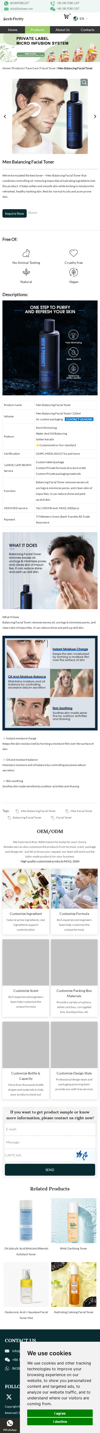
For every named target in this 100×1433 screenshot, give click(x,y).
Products (37, 30)
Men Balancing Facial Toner (38, 811)
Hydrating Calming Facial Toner (74, 1312)
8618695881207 (19, 3)
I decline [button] (60, 1421)
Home (12, 30)
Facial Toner (64, 817)
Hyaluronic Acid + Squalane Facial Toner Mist (26, 1315)
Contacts (87, 30)
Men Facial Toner (81, 811)
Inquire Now (14, 213)
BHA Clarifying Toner (73, 1248)
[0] (67, 18)
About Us (63, 30)
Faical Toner (48, 68)
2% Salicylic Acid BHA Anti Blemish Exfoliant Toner (26, 1251)
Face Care (32, 68)
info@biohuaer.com (21, 8)
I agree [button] (60, 1413)
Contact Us (20, 1340)
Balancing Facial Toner (27, 817)
